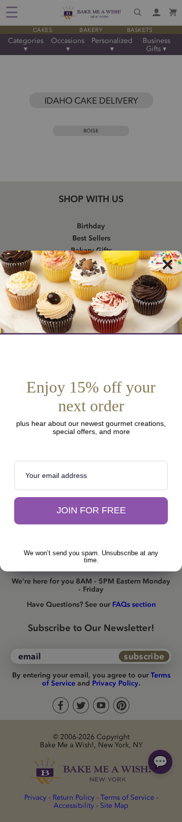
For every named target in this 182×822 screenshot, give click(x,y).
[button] (91, 510)
